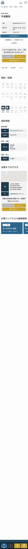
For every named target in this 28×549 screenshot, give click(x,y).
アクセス (21, 67)
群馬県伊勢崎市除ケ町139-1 (16, 130)
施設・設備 (4, 67)
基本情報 (13, 67)
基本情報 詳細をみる (14, 36)
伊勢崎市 (15, 6)
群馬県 (11, 6)
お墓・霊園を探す (4, 6)
